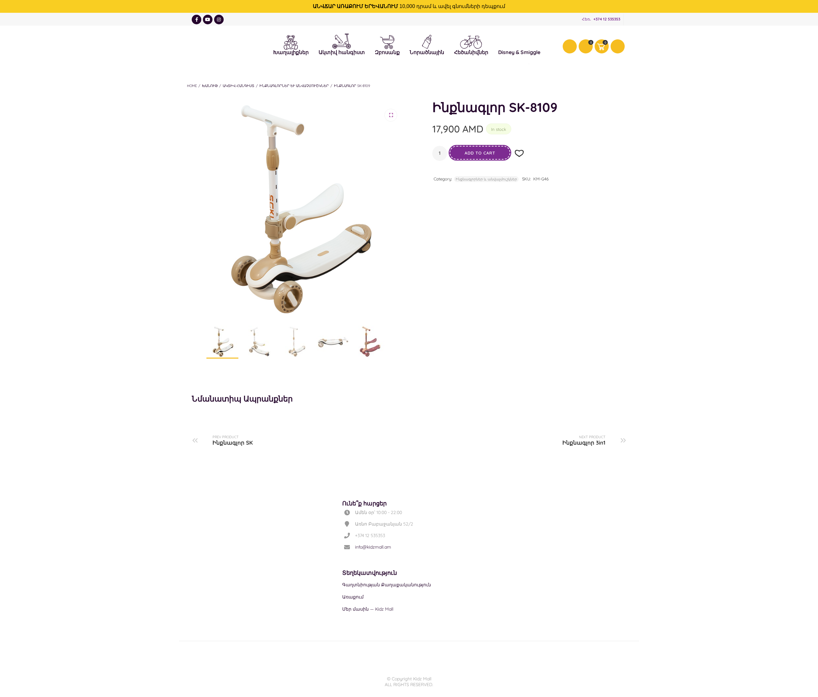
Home (192, 85)
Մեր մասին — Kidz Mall (367, 609)
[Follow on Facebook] (196, 19)
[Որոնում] (618, 46)
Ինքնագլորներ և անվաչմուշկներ (294, 85)
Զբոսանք (387, 41)
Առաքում (353, 597)
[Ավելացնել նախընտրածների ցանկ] (519, 153)
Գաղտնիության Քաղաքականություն (386, 585)
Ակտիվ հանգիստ (341, 40)
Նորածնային (426, 41)
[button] (390, 115)
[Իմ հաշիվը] (569, 46)
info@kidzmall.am (373, 547)
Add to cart (480, 152)
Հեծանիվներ (471, 42)
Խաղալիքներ (291, 41)
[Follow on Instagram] (219, 19)
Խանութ (210, 85)
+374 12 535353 (606, 19)
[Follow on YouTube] (207, 19)
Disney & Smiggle (519, 41)
